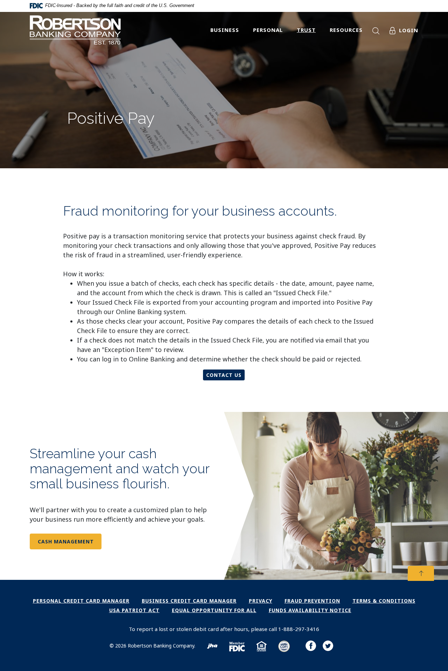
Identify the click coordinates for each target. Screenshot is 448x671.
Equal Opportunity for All (214, 610)
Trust (306, 29)
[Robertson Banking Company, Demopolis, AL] (75, 32)
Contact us (223, 375)
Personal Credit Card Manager (81, 600)
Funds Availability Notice (310, 610)
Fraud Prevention (312, 600)
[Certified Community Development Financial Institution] (284, 647)
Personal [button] (268, 29)
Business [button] (224, 29)
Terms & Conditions (383, 600)
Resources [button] (346, 29)
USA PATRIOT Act (134, 610)
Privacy (260, 600)
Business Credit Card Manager (189, 600)
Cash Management (66, 541)
